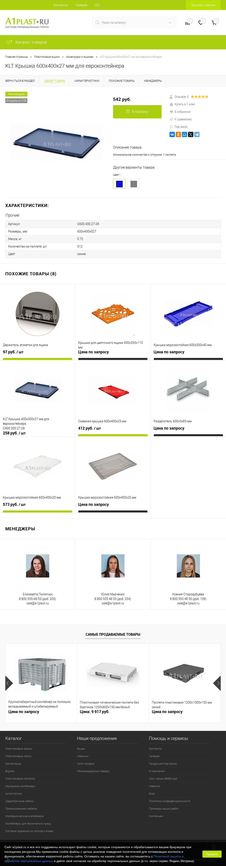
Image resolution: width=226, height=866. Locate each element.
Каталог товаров (31, 42)
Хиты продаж (85, 763)
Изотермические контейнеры (24, 816)
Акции (81, 748)
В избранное (183, 111)
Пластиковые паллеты (20, 778)
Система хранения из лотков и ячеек (29, 831)
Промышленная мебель (21, 808)
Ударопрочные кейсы (19, 801)
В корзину (140, 112)
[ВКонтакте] (172, 134)
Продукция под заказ (163, 763)
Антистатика (13, 793)
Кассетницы (13, 763)
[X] (190, 134)
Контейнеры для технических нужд (28, 823)
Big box (9, 771)
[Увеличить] (56, 142)
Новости (154, 786)
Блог (152, 793)
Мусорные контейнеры (20, 786)
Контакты (60, 5)
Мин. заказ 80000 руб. (163, 778)
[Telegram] (197, 134)
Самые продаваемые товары (113, 634)
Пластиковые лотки (18, 756)
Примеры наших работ (164, 808)
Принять (212, 854)
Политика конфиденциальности (169, 801)
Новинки (82, 756)
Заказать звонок (203, 5)
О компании (157, 771)
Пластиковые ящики (18, 748)
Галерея (81, 5)
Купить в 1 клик (185, 104)
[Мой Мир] (184, 134)
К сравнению (183, 119)
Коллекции (156, 816)
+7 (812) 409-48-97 (70, 22)
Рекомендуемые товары (93, 771)
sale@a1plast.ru (37, 603)
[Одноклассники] (178, 134)
